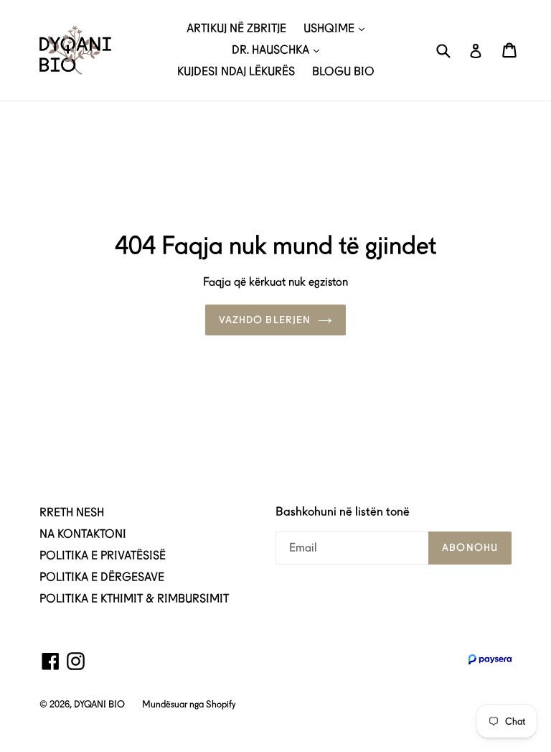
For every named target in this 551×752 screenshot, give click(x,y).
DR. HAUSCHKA (272, 50)
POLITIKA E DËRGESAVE (101, 577)
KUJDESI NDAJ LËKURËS (236, 71)
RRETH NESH (71, 512)
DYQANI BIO (99, 704)
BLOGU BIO (343, 71)
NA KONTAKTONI (82, 534)
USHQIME (330, 28)
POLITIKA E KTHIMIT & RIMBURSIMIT (134, 598)
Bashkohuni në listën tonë (343, 511)
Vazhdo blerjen (265, 319)
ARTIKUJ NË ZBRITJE (236, 28)
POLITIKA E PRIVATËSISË (102, 555)
